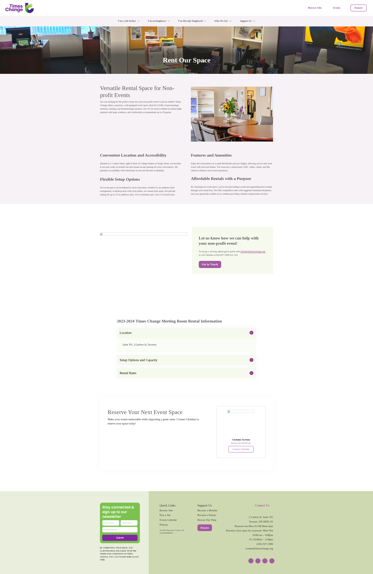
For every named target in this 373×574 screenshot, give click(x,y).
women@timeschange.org (259, 548)
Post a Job (165, 515)
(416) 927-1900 (265, 543)
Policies (164, 524)
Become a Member (207, 510)
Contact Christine (241, 449)
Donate (358, 7)
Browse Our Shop (206, 519)
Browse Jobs (315, 7)
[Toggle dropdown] (138, 21)
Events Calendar (168, 519)
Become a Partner (206, 515)
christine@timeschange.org (252, 251)
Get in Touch (210, 264)
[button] (186, 333)
